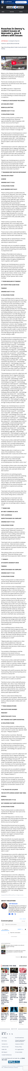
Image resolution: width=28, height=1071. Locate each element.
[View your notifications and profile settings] (25, 929)
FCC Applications (19, 1049)
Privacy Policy (18, 1046)
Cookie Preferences (7, 1054)
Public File (4, 1049)
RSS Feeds (4, 1040)
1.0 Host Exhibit (18, 1052)
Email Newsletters (19, 1037)
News (3, 11)
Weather (12, 11)
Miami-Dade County (16, 47)
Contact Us (4, 1044)
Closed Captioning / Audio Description (20, 1041)
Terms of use (5, 1046)
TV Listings (4, 1037)
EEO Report (4, 1052)
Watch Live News (21, 2)
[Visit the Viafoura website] (24, 957)
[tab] (5, 929)
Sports (21, 11)
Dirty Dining (7, 47)
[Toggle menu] (2, 7)
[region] (14, 938)
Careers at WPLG (19, 1044)
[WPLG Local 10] (15, 7)
